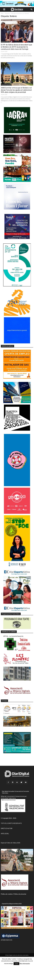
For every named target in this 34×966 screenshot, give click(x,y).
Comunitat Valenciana (6, 84)
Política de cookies (7, 894)
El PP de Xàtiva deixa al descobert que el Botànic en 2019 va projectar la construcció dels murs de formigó (16, 47)
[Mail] (17, 782)
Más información (25, 963)
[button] (31, 9)
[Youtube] (25, 782)
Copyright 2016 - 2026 (9, 818)
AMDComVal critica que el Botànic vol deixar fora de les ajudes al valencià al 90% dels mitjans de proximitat (16, 90)
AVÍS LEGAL (5, 833)
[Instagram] (12, 782)
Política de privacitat (20, 894)
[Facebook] (8, 782)
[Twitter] (21, 782)
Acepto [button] (16, 963)
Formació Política (5, 41)
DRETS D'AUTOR (6, 828)
